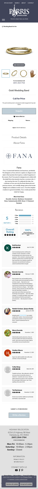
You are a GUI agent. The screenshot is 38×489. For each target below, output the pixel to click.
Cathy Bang (16, 367)
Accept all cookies (26, 484)
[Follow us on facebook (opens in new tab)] (19, 470)
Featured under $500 (14, 201)
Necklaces (21, 199)
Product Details (19, 137)
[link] (31, 3)
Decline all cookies (12, 484)
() (33, 215)
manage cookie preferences (18, 479)
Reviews (19, 210)
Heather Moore (17, 350)
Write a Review (19, 415)
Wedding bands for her (10, 26)
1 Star (16, 223)
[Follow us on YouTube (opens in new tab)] (16, 470)
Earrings (14, 199)
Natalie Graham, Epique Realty (22, 309)
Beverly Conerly (17, 272)
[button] (8, 3)
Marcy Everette (17, 330)
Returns (28, 120)
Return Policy (19, 462)
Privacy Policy (19, 459)
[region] (19, 50)
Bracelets (8, 199)
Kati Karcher (16, 245)
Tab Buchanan (17, 390)
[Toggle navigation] (3, 20)
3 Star (16, 219)
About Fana (19, 143)
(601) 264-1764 (19, 83)
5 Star (16, 215)
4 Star (16, 217)
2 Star (16, 221)
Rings (23, 201)
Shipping (10, 120)
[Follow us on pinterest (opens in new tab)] (22, 470)
